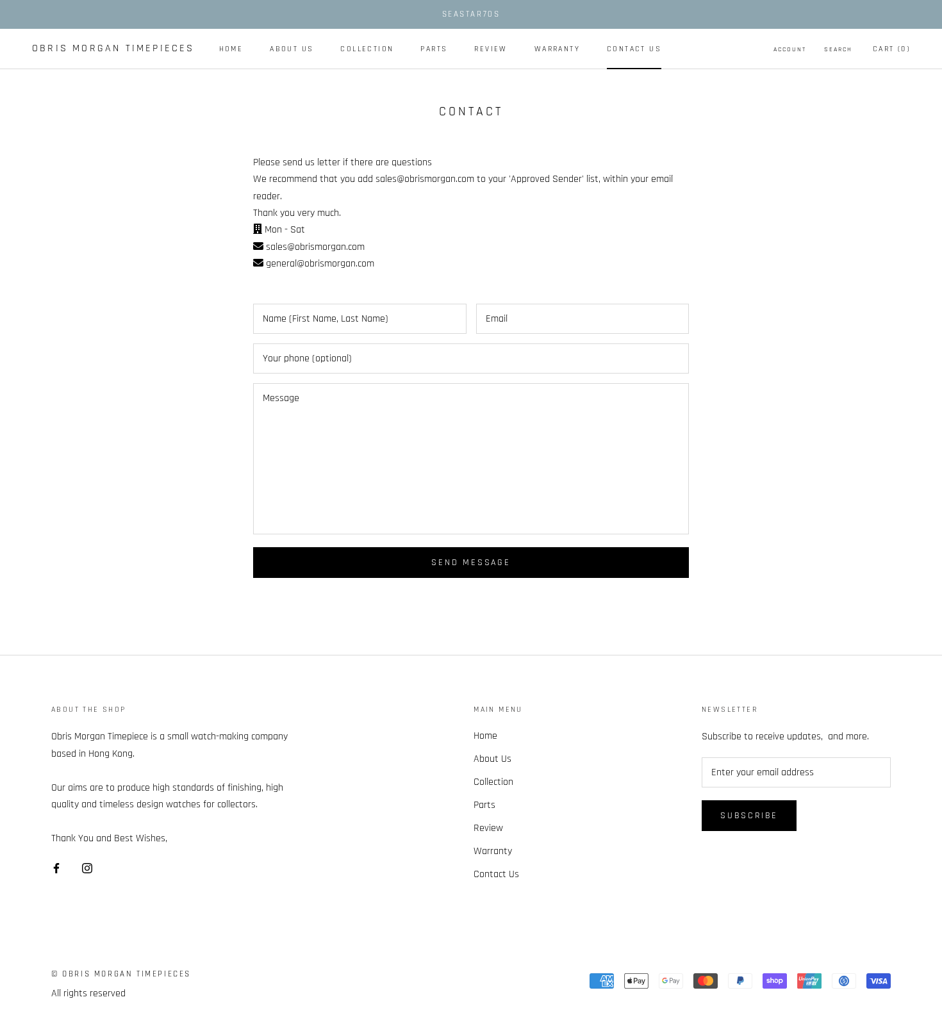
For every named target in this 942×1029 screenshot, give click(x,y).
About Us (291, 49)
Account (789, 49)
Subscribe (749, 815)
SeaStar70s (471, 14)
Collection (366, 49)
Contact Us (634, 49)
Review (490, 49)
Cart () (891, 49)
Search (838, 49)
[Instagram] (87, 868)
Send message (471, 562)
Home (231, 49)
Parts (433, 49)
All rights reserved (88, 993)
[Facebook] (56, 868)
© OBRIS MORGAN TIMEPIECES (121, 974)
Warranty (557, 49)
